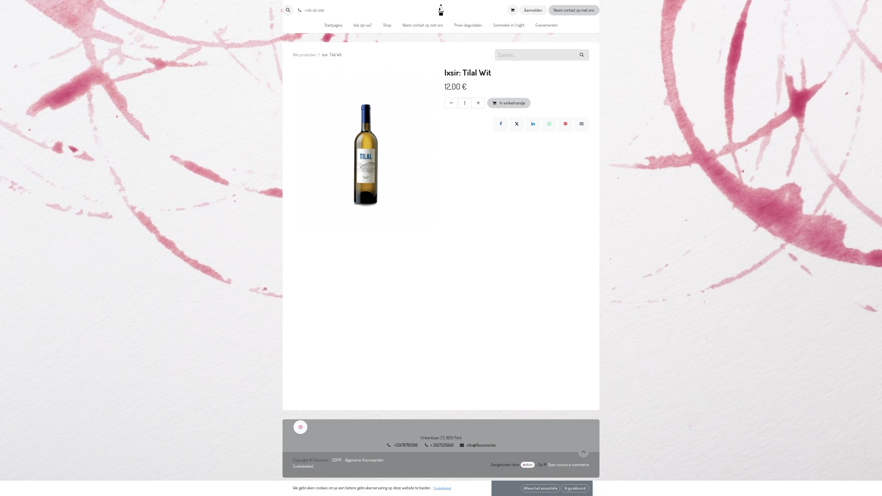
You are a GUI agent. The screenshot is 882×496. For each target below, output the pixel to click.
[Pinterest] (565, 124)
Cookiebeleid (303, 466)
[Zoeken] (582, 55)
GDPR (336, 459)
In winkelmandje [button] (512, 102)
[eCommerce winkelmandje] (512, 10)
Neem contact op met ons (574, 10)
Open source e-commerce (568, 464)
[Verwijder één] (451, 103)
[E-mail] (581, 124)
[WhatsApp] (549, 124)
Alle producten (304, 54)
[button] (288, 10)
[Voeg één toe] (478, 103)
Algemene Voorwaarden (364, 459)
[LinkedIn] (533, 124)
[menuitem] (333, 25)
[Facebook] (501, 124)
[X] (517, 124)
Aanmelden (533, 10)
